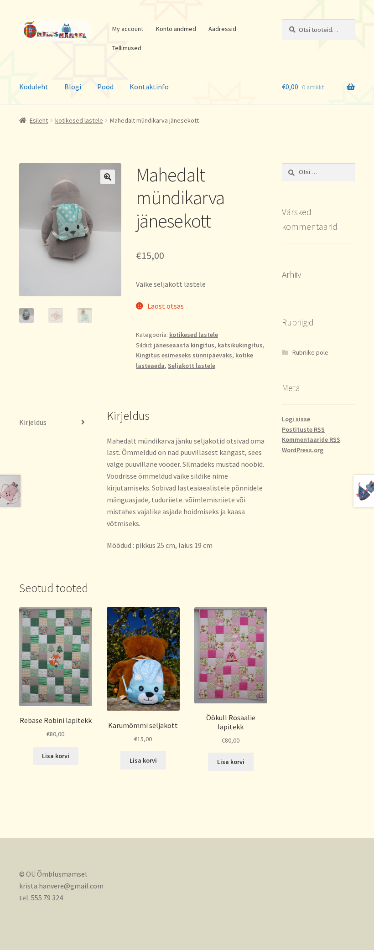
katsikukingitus (240, 345)
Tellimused (126, 48)
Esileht (39, 120)
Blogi (72, 86)
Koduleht (33, 86)
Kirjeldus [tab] (33, 422)
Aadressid (222, 29)
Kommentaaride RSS (311, 439)
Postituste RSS (303, 429)
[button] (107, 177)
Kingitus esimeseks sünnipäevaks (184, 355)
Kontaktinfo (149, 86)
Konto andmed (176, 29)
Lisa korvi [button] (55, 756)
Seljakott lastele (191, 365)
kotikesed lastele (79, 120)
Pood (105, 86)
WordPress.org (302, 450)
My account (127, 29)
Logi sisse (296, 419)
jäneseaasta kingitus (184, 345)
